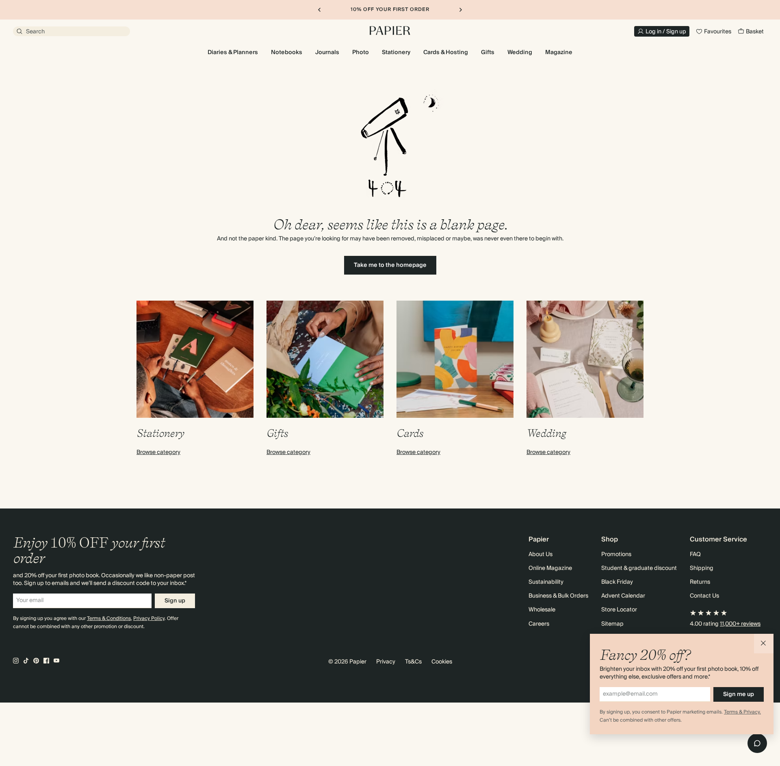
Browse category (158, 452)
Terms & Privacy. (742, 712)
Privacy (385, 662)
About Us (540, 554)
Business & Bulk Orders (558, 596)
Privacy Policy (149, 618)
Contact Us (704, 596)
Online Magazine (550, 568)
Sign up (175, 601)
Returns (700, 582)
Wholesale (542, 609)
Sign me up (738, 694)
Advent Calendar (623, 596)
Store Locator (619, 609)
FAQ (695, 554)
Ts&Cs (413, 662)
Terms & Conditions (109, 618)
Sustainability (546, 582)
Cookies (441, 662)
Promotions (616, 554)
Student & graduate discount (639, 568)
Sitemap (612, 624)
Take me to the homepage (390, 265)
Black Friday (617, 582)
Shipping (701, 568)
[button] (764, 643)
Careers (539, 624)
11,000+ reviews (740, 624)
